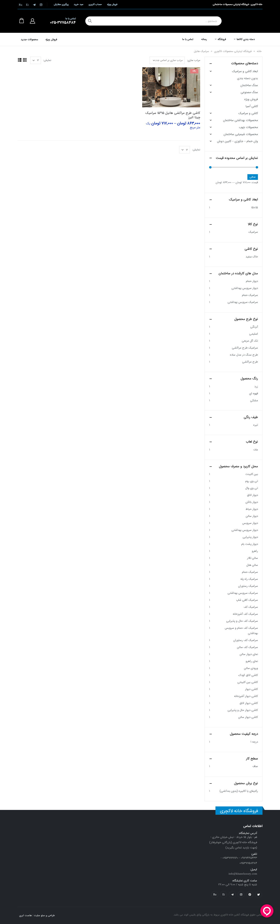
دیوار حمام (252, 281)
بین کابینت (251, 474)
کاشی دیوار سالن (248, 717)
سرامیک (253, 232)
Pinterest (249, 894)
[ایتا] (27, 4)
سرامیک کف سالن (247, 647)
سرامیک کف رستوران (245, 640)
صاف (255, 766)
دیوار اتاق (252, 495)
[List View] (20, 60)
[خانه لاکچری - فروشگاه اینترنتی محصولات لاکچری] (247, 21)
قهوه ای (253, 393)
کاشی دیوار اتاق (249, 703)
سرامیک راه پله (249, 579)
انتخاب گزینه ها (149, 74)
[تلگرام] (34, 4)
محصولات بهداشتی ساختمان (240, 120)
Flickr (214, 894)
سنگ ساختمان (249, 85)
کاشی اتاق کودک (248, 675)
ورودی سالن (251, 668)
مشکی (254, 400)
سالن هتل (252, 565)
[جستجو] (90, 21)
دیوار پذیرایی (250, 537)
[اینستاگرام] (41, 4)
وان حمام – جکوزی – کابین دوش (237, 141)
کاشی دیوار (251, 689)
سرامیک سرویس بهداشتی (243, 302)
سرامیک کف (251, 607)
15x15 (254, 207)
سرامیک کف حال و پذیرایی (242, 621)
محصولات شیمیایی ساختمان (241, 134)
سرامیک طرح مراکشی (245, 348)
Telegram (232, 894)
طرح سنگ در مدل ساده (244, 355)
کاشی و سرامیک (248, 113)
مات (255, 449)
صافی (252, 177)
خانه (259, 51)
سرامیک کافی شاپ (247, 600)
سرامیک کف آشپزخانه (245, 614)
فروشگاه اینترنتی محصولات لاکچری (233, 51)
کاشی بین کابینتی (247, 682)
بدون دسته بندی (247, 78)
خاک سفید (252, 256)
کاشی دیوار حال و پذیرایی (243, 710)
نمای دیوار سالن (249, 654)
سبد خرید (78, 4)
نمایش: (47, 60)
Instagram (241, 894)
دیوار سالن (252, 516)
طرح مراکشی (250, 362)
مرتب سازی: (193, 60)
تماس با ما (188, 39)
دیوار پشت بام (249, 544)
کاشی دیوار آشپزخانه (246, 696)
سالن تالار (252, 558)
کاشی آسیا (252, 106)
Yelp (223, 894)
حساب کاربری (95, 4)
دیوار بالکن (252, 502)
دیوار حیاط (252, 509)
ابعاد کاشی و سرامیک (245, 71)
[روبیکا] (20, 4)
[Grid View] (25, 60)
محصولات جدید (29, 39)
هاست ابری (25, 915)
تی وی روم (251, 481)
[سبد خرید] (21, 21)
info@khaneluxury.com (243, 874)
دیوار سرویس (250, 523)
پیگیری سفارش (61, 4)
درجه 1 (254, 742)
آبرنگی (254, 327)
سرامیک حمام (250, 295)
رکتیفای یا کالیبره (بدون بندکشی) (239, 791)
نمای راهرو (252, 661)
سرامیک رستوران (248, 586)
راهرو (255, 551)
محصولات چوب (248, 127)
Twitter (258, 894)
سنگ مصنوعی (249, 92)
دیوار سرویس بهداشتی (244, 288)
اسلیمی (253, 334)
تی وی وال (251, 488)
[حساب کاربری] (32, 21)
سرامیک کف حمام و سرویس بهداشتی (241, 631)
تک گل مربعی (250, 341)
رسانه (204, 39)
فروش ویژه (112, 4)
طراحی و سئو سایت (44, 915)
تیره (255, 425)
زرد (256, 386)
